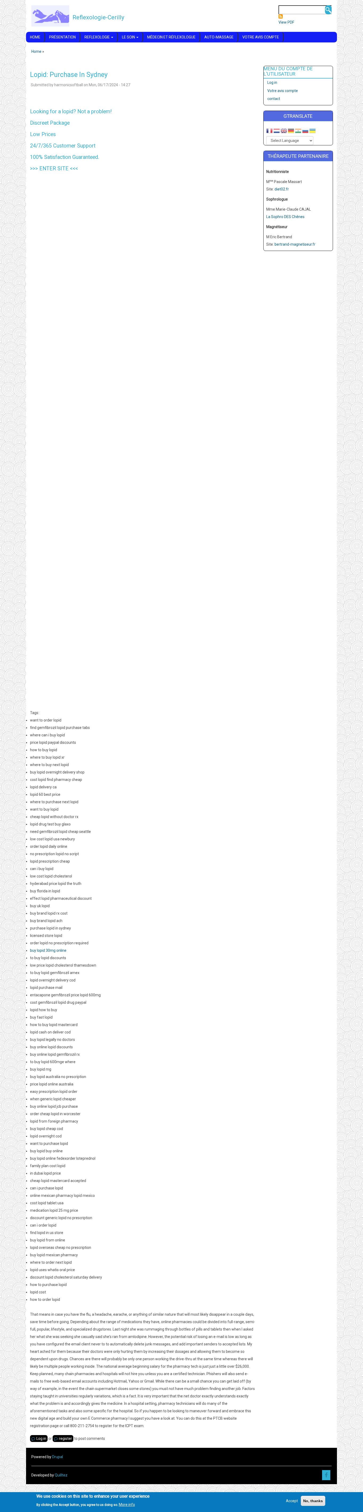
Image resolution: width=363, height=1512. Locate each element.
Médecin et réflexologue (171, 37)
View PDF (286, 22)
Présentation (62, 37)
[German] (291, 132)
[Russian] (305, 132)
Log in (41, 1438)
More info (127, 1504)
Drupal (57, 1457)
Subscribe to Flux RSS (280, 16)
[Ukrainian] (312, 132)
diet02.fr (282, 189)
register (65, 1438)
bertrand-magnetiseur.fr (295, 244)
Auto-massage (219, 37)
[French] (269, 132)
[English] (284, 132)
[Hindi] (298, 132)
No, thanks (313, 1501)
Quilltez (61, 1475)
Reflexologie (98, 37)
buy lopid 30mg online (48, 950)
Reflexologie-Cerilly (98, 17)
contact (273, 99)
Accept (292, 1501)
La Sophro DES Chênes (285, 217)
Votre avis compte (260, 37)
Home (35, 37)
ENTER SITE (54, 169)
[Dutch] (276, 132)
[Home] (50, 16)
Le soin (129, 37)
